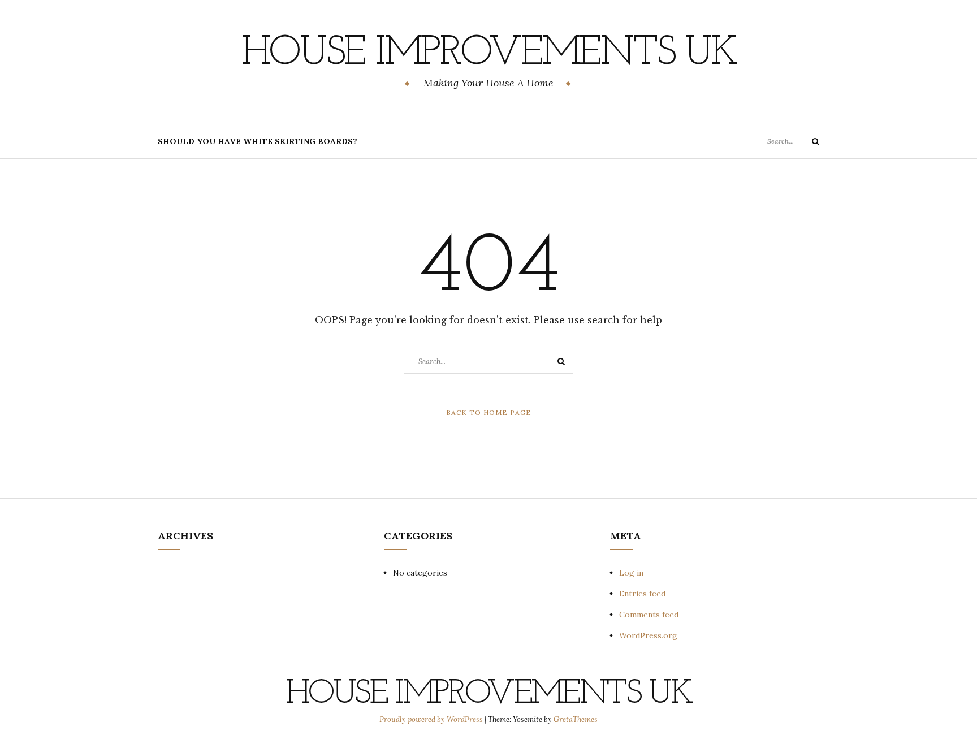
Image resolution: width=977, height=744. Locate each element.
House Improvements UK (489, 53)
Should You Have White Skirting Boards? (257, 141)
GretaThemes (576, 719)
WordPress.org (648, 635)
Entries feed (642, 594)
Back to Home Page (488, 412)
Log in (631, 573)
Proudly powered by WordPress (432, 719)
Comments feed (648, 614)
